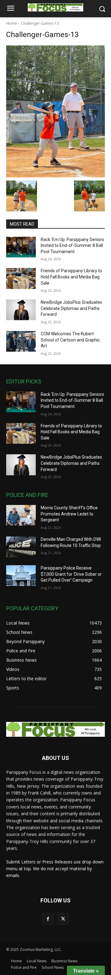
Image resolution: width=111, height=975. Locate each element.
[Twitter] (63, 919)
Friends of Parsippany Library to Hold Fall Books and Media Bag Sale (71, 276)
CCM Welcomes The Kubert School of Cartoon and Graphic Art (70, 339)
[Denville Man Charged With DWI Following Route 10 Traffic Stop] (21, 546)
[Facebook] (48, 919)
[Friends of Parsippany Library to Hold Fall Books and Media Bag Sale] (21, 278)
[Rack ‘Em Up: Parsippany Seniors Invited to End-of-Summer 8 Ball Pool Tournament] (21, 247)
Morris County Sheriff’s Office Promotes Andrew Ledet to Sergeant (69, 513)
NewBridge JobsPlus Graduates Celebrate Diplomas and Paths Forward (71, 308)
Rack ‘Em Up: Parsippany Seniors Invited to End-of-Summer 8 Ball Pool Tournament (72, 245)
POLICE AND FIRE (27, 495)
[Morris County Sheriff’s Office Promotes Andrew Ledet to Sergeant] (21, 515)
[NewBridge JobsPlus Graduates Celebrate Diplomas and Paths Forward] (21, 309)
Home (11, 23)
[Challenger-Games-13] (55, 111)
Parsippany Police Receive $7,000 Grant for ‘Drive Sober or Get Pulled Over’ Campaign (71, 574)
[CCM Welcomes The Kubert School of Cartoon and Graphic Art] (21, 341)
